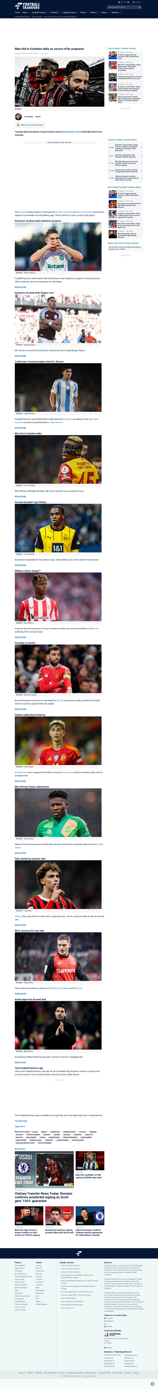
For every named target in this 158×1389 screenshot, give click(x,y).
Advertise (38, 1373)
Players (93, 12)
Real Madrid (64, 988)
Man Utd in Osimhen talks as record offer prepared (60, 17)
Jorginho (49, 1140)
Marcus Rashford (21, 1288)
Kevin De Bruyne (21, 1274)
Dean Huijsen (67, 772)
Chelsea (18, 916)
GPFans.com (129, 1358)
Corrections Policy (104, 1373)
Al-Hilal (60, 700)
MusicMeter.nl (129, 1361)
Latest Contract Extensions (71, 1272)
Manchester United (72, 132)
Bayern (55, 988)
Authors (136, 1373)
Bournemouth (21, 772)
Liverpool (68, 419)
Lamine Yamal (20, 1310)
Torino (42, 1137)
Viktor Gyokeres (65, 212)
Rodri (17, 1290)
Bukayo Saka (19, 1282)
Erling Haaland (20, 1265)
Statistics (115, 12)
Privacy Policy (117, 1373)
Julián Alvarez (62, 1140)
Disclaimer (128, 1373)
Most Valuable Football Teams (72, 1305)
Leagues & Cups (69, 12)
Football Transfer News (22, 17)
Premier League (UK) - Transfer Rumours (76, 1295)
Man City (78, 988)
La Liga (34, 1132)
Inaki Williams (35, 1140)
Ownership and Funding (75, 1373)
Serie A (44, 1132)
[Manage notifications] (152, 1384)
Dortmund (39, 1282)
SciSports (107, 1288)
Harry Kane (19, 1293)
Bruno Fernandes (85, 212)
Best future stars (67, 1308)
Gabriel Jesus (20, 1268)
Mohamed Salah (21, 1285)
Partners (30, 1373)
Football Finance (38, 12)
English (137, 2)
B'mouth (47, 1134)
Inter (37, 1296)
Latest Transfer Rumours (70, 1269)
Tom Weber (28, 117)
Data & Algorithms (50, 1373)
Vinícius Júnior (20, 1307)
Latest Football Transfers (70, 1265)
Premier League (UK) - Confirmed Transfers (77, 1292)
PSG (37, 1299)
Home (17, 12)
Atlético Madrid (33, 1134)
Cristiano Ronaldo (21, 1304)
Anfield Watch (109, 1366)
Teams (83, 12)
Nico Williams (77, 1140)
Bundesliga (55, 1132)
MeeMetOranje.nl (130, 1366)
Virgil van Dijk (20, 1279)
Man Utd (19, 1137)
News (25, 12)
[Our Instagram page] (121, 2)
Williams (92, 628)
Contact (62, 1373)
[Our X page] (124, 2)
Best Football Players (68, 1298)
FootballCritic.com (131, 1355)
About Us (22, 1373)
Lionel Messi (19, 1299)
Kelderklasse (129, 1364)
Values (104, 12)
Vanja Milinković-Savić (25, 1143)
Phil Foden (18, 1271)
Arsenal (23, 212)
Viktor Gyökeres (44, 1143)
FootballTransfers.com (112, 1355)
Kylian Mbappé (20, 1301)
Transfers (54, 12)
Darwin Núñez (86, 1137)
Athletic (19, 1134)
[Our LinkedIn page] (127, 2)
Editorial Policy (90, 1373)
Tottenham (40, 1271)
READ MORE (20, 287)
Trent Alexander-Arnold (23, 1276)
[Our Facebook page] (119, 2)
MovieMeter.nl (109, 1361)
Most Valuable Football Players (72, 1301)
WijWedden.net (109, 1364)
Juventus (39, 1285)
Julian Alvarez (56, 422)
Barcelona (39, 1293)
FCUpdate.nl (108, 1358)
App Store (20, 1126)
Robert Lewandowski (22, 1296)
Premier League (37, 17)
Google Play (21, 1121)
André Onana (54, 1137)
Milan (38, 1288)
